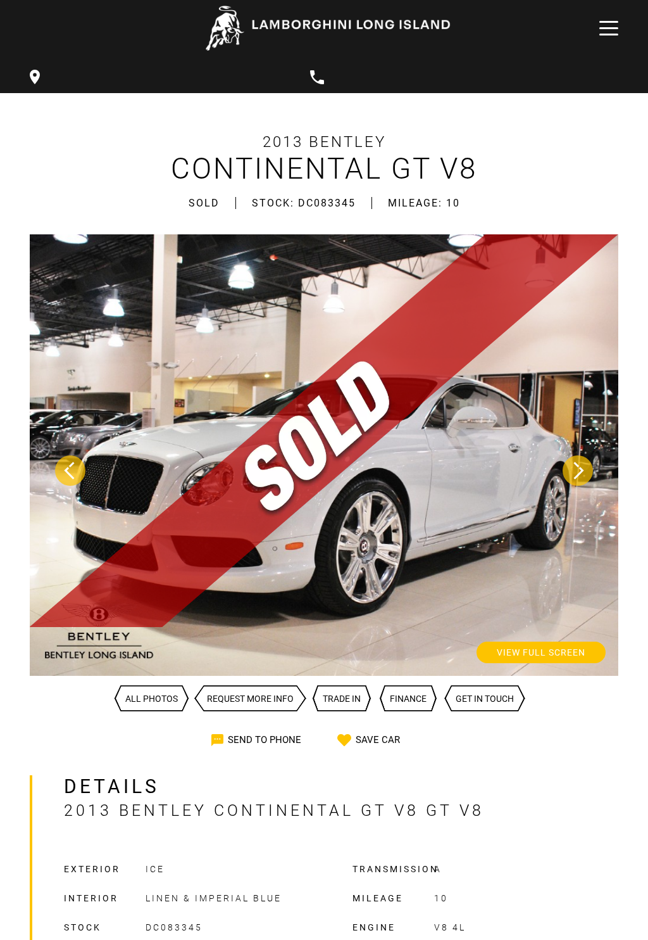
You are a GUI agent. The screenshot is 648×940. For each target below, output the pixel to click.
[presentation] (70, 470)
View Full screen (541, 652)
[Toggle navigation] (605, 28)
